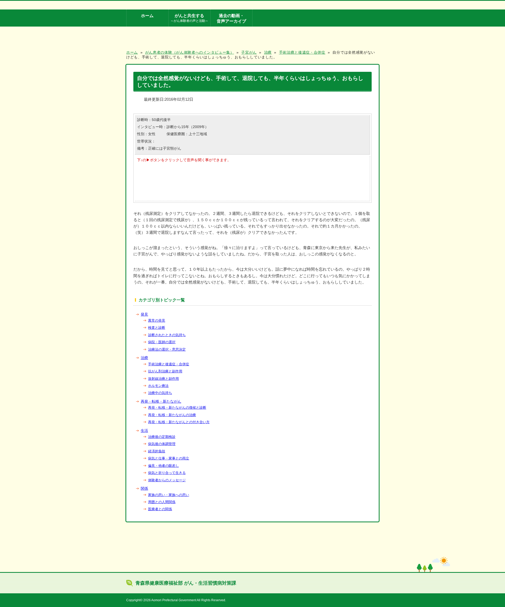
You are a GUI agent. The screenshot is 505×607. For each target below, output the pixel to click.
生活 (144, 430)
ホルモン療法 (158, 386)
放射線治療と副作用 (163, 379)
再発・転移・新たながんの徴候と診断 (177, 407)
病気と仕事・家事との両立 (168, 458)
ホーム (147, 15)
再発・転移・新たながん (161, 401)
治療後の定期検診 (161, 437)
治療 (144, 358)
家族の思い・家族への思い (168, 495)
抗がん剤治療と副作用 (165, 371)
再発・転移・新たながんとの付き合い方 (179, 422)
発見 (144, 314)
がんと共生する (189, 17)
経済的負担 (156, 451)
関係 (144, 488)
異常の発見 (156, 320)
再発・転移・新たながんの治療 (172, 415)
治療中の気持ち (160, 393)
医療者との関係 (160, 509)
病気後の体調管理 (161, 444)
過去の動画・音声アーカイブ (231, 18)
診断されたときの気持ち (167, 335)
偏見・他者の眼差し (163, 466)
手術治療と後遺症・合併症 (168, 364)
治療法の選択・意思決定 (167, 349)
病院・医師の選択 (161, 342)
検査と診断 (156, 328)
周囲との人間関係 (161, 502)
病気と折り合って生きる (167, 473)
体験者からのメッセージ (167, 480)
